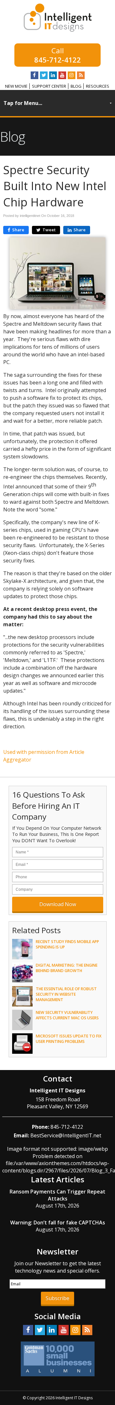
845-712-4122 (57, 59)
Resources (97, 86)
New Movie (16, 86)
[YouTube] (62, 75)
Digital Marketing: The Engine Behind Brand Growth (66, 968)
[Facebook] (34, 75)
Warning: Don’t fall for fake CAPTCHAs (57, 1222)
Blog (76, 86)
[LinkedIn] (53, 75)
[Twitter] (44, 75)
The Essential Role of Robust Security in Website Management (66, 994)
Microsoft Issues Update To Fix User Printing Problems (69, 1038)
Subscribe (57, 1298)
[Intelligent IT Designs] (57, 29)
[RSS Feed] (81, 75)
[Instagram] (71, 75)
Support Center (49, 86)
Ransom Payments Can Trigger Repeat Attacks (57, 1195)
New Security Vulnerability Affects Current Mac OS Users (67, 1015)
